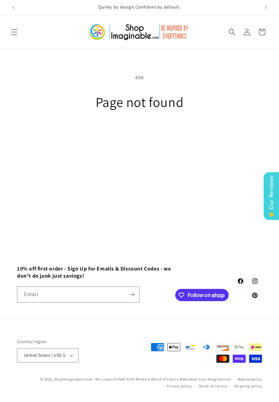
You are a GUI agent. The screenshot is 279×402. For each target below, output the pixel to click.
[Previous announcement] (13, 7)
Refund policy (250, 379)
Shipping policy (248, 386)
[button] (14, 32)
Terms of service (213, 386)
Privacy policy (179, 386)
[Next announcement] (265, 7)
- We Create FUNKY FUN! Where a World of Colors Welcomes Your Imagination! (162, 379)
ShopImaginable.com (73, 379)
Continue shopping (140, 132)
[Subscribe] (131, 295)
